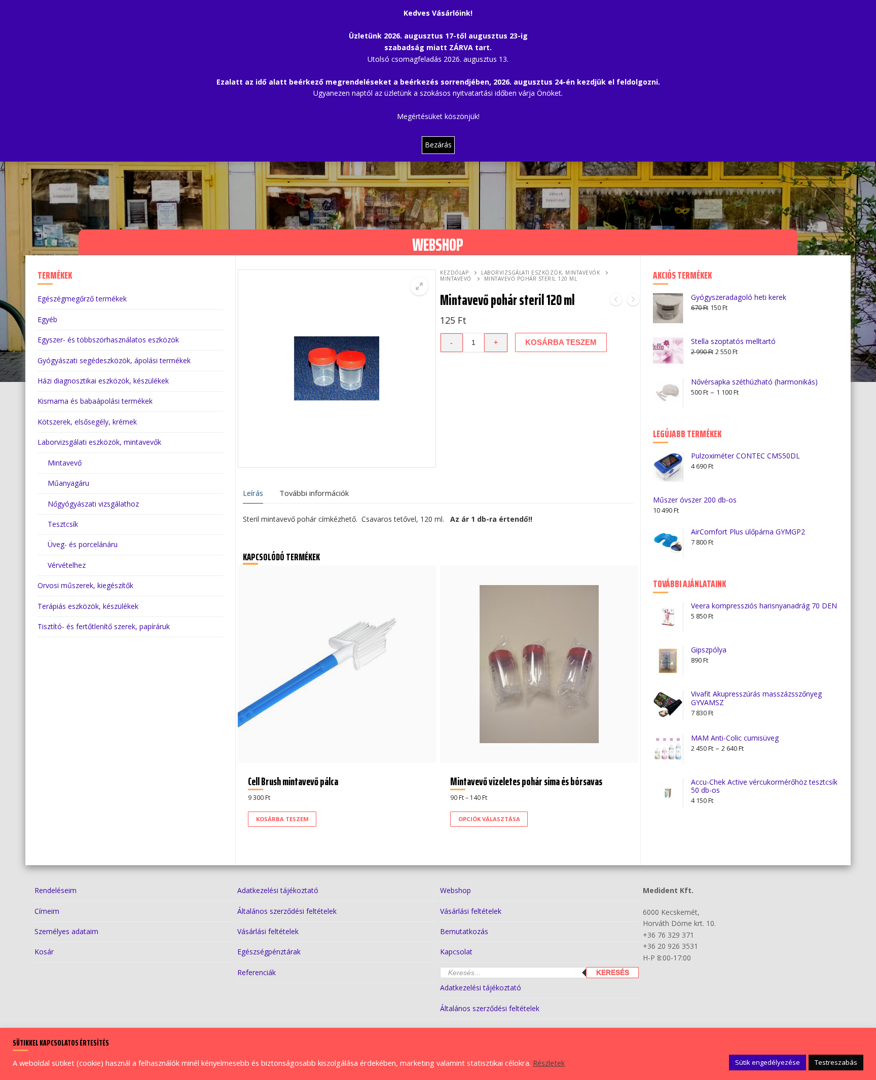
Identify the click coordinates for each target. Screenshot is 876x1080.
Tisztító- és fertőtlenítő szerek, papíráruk (104, 626)
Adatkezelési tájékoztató (277, 890)
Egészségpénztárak (269, 951)
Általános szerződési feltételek (287, 911)
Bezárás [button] (438, 144)
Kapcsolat (456, 951)
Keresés (612, 973)
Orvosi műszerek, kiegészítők (85, 585)
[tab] (253, 494)
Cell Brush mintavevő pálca (293, 781)
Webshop (455, 890)
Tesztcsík (63, 524)
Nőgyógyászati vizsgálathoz (93, 504)
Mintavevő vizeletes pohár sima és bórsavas (526, 781)
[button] (419, 286)
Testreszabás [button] (836, 1062)
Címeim (46, 911)
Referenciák (256, 972)
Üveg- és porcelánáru (83, 544)
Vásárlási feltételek (268, 931)
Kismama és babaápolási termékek (95, 401)
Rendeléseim (55, 890)
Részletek (549, 1063)
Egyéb (47, 319)
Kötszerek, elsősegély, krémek (87, 422)
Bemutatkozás (464, 931)
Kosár (44, 951)
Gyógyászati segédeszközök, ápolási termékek (114, 360)
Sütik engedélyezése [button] (767, 1062)
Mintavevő (455, 278)
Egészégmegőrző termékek (82, 298)
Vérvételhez (67, 565)
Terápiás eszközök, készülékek (88, 606)
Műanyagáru (68, 483)
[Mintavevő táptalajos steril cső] (633, 301)
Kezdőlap (454, 272)
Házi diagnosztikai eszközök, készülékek (103, 380)
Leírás (253, 493)
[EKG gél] (616, 301)
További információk (314, 493)
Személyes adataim (66, 931)
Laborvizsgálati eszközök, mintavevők (540, 272)
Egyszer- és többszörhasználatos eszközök (108, 339)
